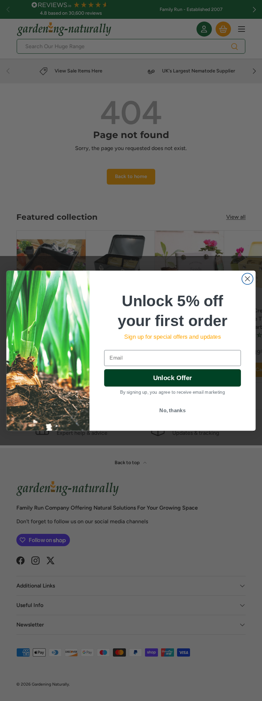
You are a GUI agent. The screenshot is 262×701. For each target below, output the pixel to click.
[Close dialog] (247, 278)
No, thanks (172, 410)
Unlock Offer (172, 377)
